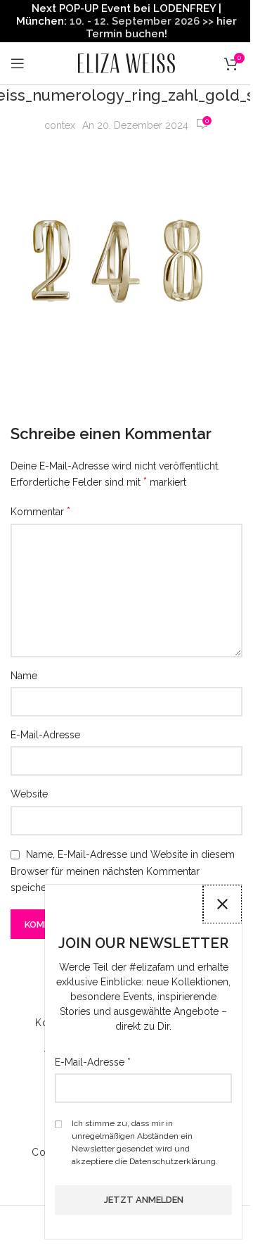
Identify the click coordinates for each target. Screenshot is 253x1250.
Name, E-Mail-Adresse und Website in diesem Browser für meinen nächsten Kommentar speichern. (123, 871)
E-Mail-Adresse (45, 734)
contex (59, 125)
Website (29, 794)
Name (24, 675)
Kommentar (40, 511)
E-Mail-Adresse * (93, 1062)
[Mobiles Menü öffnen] (18, 63)
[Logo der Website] (126, 62)
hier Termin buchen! (161, 27)
